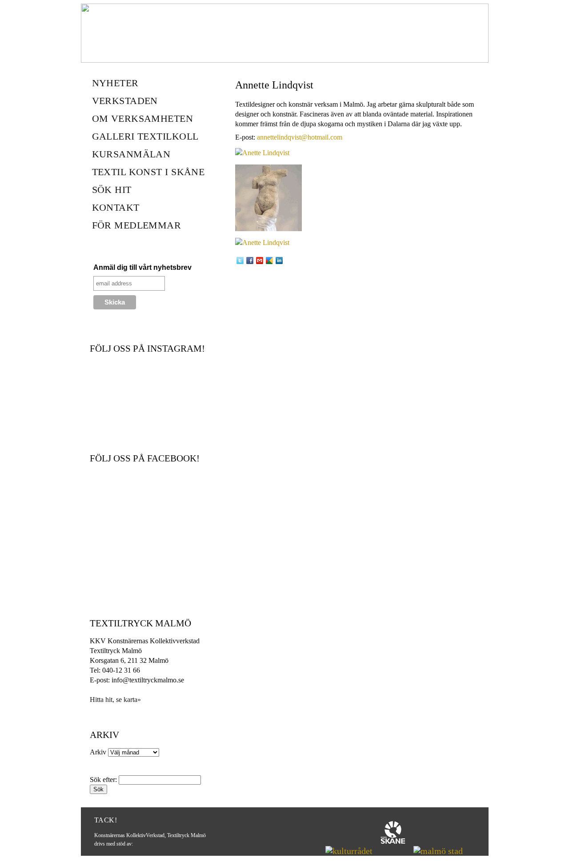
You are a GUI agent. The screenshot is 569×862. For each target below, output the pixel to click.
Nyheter (115, 82)
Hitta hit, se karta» (115, 699)
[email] (259, 260)
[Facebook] (249, 260)
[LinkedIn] (279, 260)
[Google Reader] (269, 260)
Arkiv (98, 752)
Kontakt (116, 207)
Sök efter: (103, 779)
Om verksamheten (142, 118)
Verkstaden (125, 100)
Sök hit (112, 189)
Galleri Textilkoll (145, 136)
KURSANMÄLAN (131, 154)
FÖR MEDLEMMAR (136, 225)
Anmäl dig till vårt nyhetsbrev (142, 267)
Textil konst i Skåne (148, 171)
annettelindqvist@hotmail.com (299, 137)
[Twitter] (240, 260)
